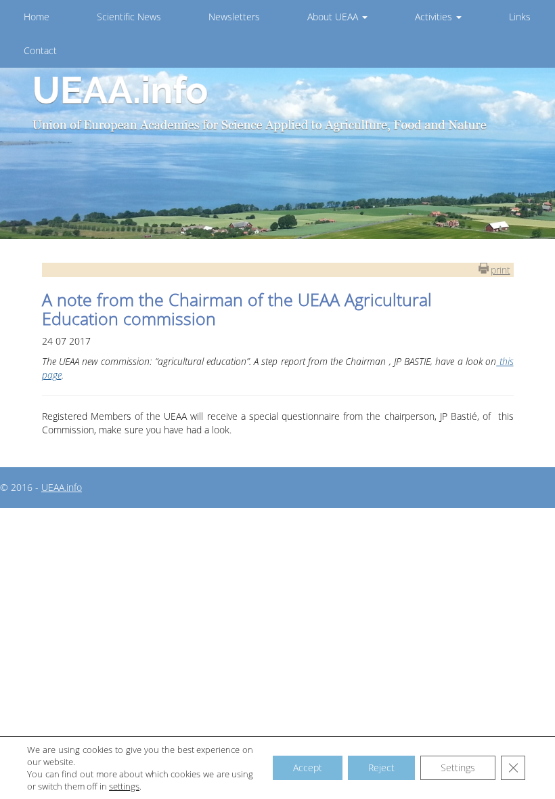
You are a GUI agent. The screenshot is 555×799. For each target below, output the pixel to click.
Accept (307, 767)
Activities (435, 16)
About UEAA (334, 16)
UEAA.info (61, 487)
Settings (458, 767)
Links (520, 16)
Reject (381, 767)
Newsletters (234, 16)
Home (36, 16)
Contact (40, 50)
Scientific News (129, 16)
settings (124, 786)
